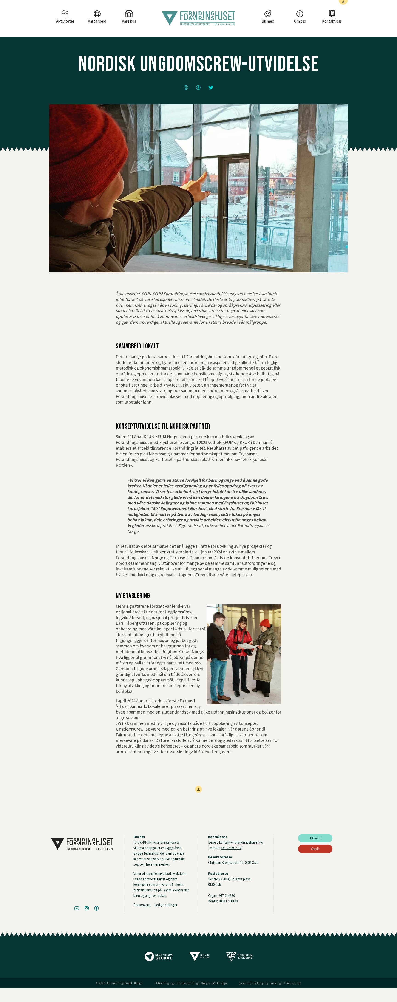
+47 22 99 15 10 (231, 848)
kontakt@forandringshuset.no (241, 842)
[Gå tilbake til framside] (198, 18)
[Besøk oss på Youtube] (76, 908)
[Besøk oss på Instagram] (86, 908)
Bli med (315, 838)
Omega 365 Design (214, 983)
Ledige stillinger (165, 905)
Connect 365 (293, 983)
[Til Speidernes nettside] (239, 958)
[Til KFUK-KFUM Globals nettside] (158, 958)
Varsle (315, 849)
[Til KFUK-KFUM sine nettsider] (199, 958)
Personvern (141, 905)
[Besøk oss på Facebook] (96, 908)
